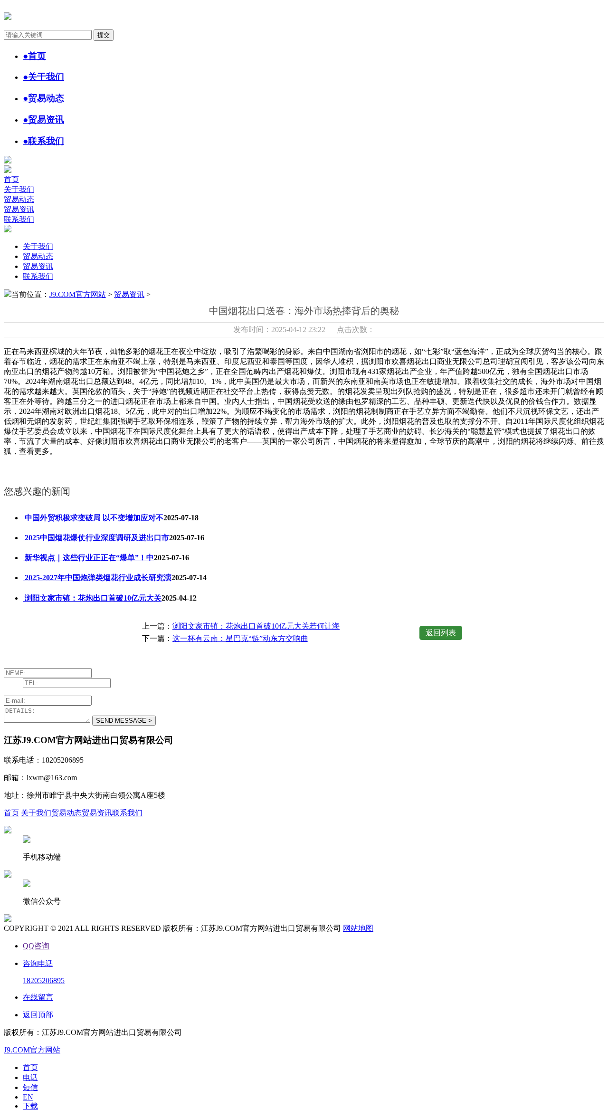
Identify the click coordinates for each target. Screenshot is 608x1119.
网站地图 (358, 928)
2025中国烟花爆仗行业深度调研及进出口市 (96, 538)
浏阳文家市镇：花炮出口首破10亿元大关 (92, 598)
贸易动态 (19, 199)
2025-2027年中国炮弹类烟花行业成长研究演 (97, 578)
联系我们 (19, 219)
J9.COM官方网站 (77, 294)
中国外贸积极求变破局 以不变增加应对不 (93, 518)
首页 (11, 179)
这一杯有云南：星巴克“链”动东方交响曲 (240, 638)
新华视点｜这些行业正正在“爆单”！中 (88, 558)
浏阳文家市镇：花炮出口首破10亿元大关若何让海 (256, 626)
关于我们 (19, 189)
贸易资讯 (19, 209)
